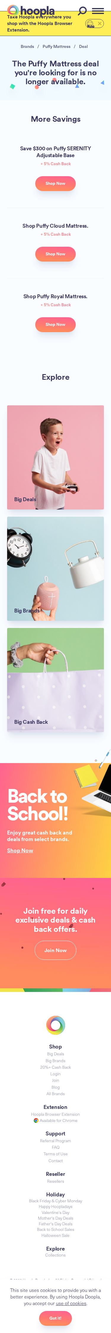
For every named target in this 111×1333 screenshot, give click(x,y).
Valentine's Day (55, 1212)
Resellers (55, 1181)
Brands (27, 46)
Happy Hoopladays (56, 1206)
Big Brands (55, 1060)
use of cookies (71, 1303)
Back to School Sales (55, 1229)
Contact (56, 1160)
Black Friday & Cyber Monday (55, 1201)
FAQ (55, 1147)
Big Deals (55, 1054)
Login (55, 1074)
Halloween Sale (55, 1235)
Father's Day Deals (56, 1223)
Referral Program (55, 1140)
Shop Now (20, 850)
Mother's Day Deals (55, 1218)
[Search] (83, 11)
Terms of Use (56, 1154)
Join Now (55, 950)
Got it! (55, 1318)
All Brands (55, 1093)
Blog (56, 1087)
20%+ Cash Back (55, 1067)
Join (55, 1080)
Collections (55, 1255)
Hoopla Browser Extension (55, 1114)
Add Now (91, 26)
